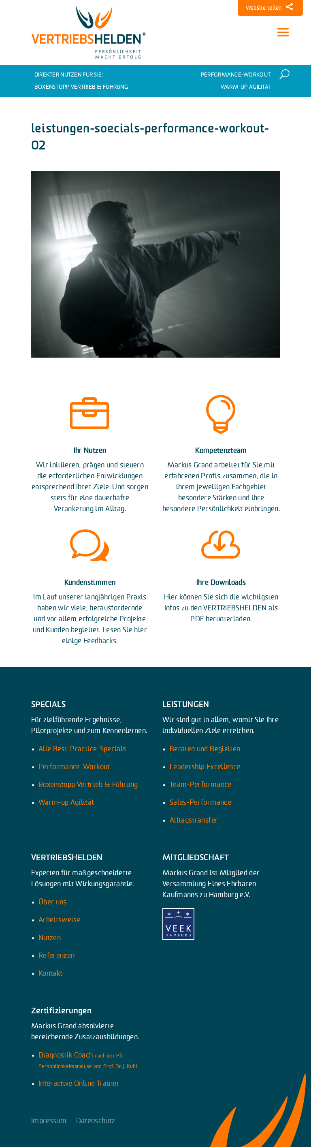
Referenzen (56, 955)
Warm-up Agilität (246, 87)
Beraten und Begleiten (205, 749)
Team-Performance (201, 785)
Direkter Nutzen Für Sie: (69, 75)
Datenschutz (95, 1121)
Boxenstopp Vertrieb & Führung (81, 87)
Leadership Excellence (205, 767)
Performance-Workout (236, 75)
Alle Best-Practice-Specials (82, 749)
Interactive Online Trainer (78, 1083)
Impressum (48, 1121)
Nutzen (49, 938)
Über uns (52, 902)
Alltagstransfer (194, 820)
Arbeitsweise (59, 920)
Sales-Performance (200, 802)
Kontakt (50, 973)
